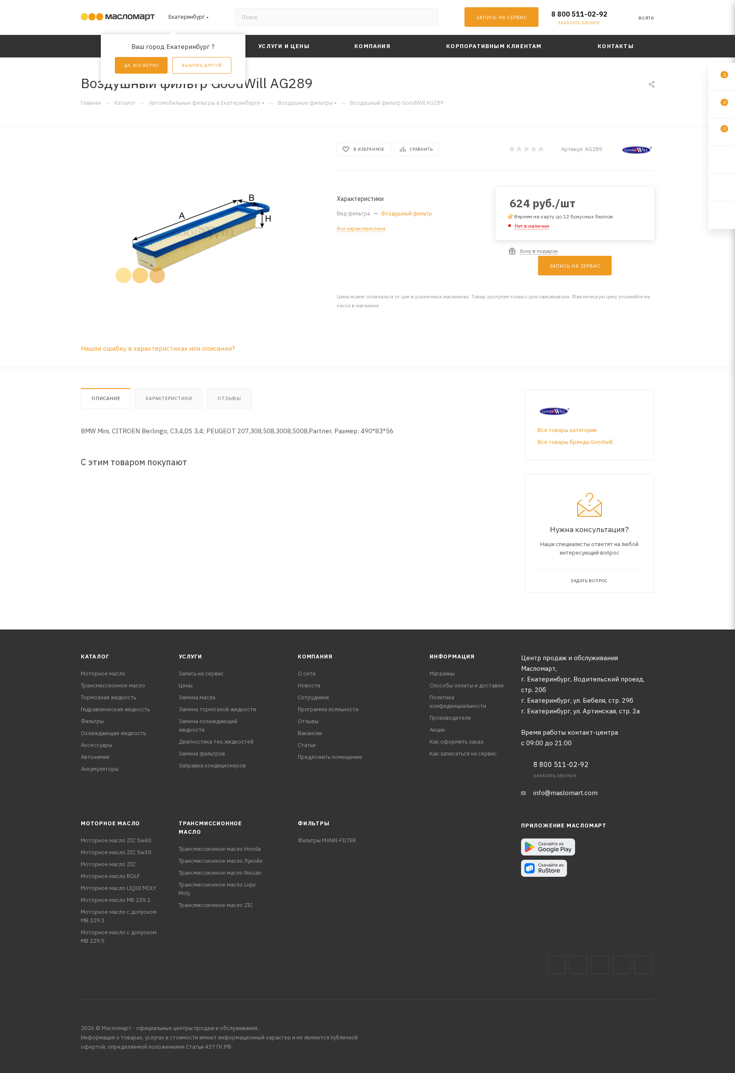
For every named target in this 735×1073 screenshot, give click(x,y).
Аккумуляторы (100, 769)
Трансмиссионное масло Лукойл (220, 860)
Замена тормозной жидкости (217, 709)
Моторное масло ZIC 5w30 (116, 852)
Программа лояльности (328, 709)
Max (578, 965)
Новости (309, 685)
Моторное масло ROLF (110, 876)
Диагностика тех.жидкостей (216, 741)
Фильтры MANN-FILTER (327, 840)
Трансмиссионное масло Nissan (220, 872)
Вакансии (310, 733)
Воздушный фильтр (407, 213)
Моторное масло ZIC (108, 864)
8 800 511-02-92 (579, 14)
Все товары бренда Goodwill (575, 442)
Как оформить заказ (457, 741)
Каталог (95, 656)
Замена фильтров (202, 753)
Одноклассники (643, 965)
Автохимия (95, 757)
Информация (452, 656)
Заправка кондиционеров (212, 765)
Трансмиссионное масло (113, 685)
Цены (186, 685)
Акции (437, 729)
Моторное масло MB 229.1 (116, 900)
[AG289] (201, 236)
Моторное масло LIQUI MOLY (118, 888)
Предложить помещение (330, 757)
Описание (105, 398)
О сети (307, 673)
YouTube (621, 965)
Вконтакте (556, 965)
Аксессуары (96, 745)
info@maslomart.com (565, 793)
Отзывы (229, 398)
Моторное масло (103, 673)
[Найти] (427, 17)
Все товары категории (567, 430)
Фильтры (92, 721)
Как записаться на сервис (463, 753)
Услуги (190, 656)
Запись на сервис (201, 673)
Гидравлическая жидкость (115, 709)
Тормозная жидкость (108, 697)
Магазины (442, 673)
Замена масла (197, 697)
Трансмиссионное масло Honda (220, 849)
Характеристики (168, 398)
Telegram (600, 965)
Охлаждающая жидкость (113, 733)
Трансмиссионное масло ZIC (216, 905)
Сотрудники (313, 697)
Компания (315, 656)
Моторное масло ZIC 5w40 (116, 840)
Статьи (307, 745)
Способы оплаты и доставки (467, 685)
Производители (450, 717)
